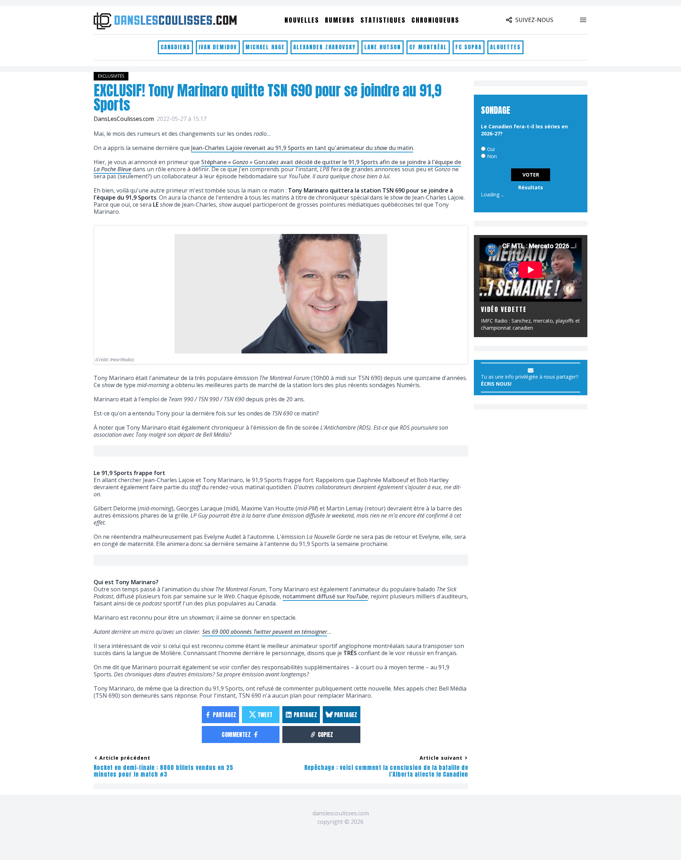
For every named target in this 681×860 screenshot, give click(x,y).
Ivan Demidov (218, 47)
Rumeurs (340, 20)
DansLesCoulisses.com (124, 119)
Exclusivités (111, 76)
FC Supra (468, 47)
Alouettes (505, 47)
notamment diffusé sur (325, 596)
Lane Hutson (382, 47)
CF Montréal (428, 47)
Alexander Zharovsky (324, 47)
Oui (491, 149)
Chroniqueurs (435, 20)
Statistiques (383, 20)
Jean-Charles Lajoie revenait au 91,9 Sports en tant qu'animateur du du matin (302, 148)
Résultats (530, 187)
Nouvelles (301, 20)
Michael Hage (265, 47)
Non (492, 156)
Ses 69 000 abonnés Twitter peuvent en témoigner (264, 632)
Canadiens (175, 47)
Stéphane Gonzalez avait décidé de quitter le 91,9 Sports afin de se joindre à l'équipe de (277, 165)
